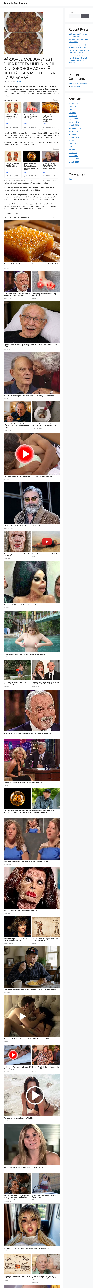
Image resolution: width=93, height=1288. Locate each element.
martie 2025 (73, 156)
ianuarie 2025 (74, 162)
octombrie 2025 (74, 134)
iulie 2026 (72, 107)
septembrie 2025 (75, 137)
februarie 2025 (74, 159)
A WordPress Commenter (78, 84)
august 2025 (73, 140)
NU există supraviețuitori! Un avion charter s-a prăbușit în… (78, 60)
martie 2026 (73, 119)
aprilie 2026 (73, 116)
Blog (70, 179)
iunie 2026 (72, 110)
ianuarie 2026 (74, 125)
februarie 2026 (74, 122)
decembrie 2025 (75, 128)
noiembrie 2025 (74, 131)
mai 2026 (72, 113)
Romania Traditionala (15, 3)
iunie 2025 (72, 147)
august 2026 (73, 103)
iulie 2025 (72, 143)
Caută (71, 13)
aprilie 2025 (73, 153)
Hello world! (75, 86)
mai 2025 (72, 150)
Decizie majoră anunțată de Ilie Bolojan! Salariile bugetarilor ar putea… (79, 52)
